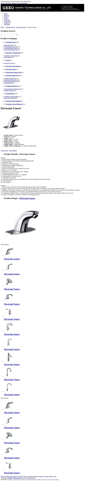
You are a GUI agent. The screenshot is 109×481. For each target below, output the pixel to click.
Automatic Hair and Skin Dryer (12, 89)
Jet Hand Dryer (8, 83)
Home (5, 13)
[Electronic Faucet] (8, 409)
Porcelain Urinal (8, 63)
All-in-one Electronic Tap (11, 49)
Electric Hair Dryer (9, 90)
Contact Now (4, 150)
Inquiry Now (7, 21)
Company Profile (32, 476)
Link (55, 476)
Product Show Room (10, 476)
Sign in (3, 3)
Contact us (41, 476)
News (5, 18)
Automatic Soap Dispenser (11, 96)
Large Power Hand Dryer (11, 80)
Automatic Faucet (10, 27)
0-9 (57, 479)
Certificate (7, 20)
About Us (6, 15)
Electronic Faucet (21, 27)
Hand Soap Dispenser (10, 98)
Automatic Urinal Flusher (11, 55)
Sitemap (14, 3)
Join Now (8, 3)
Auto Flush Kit (8, 57)
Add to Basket (13, 150)
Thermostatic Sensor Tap (10, 46)
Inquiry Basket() (23, 3)
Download (7, 24)
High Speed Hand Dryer (10, 81)
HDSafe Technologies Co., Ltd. (16, 478)
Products (6, 16)
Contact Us (7, 23)
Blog (51, 476)
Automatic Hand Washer (10, 48)
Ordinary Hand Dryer (10, 78)
